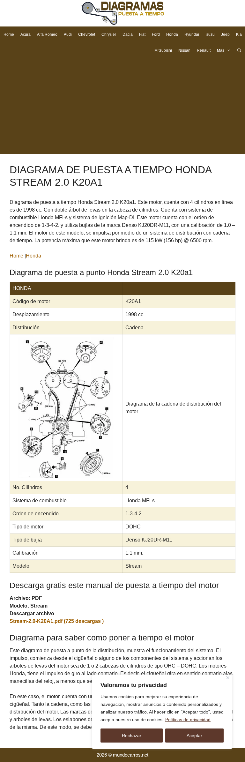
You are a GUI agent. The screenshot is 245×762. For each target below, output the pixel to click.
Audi (68, 34)
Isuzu (210, 34)
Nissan (184, 50)
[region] (162, 712)
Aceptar (194, 735)
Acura (25, 34)
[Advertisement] (122, 106)
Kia (239, 34)
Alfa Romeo (47, 34)
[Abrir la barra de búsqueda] (239, 50)
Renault (204, 50)
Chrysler (108, 34)
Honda (172, 34)
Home (9, 34)
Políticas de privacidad (188, 719)
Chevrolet (86, 34)
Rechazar (131, 735)
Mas (220, 50)
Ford (156, 34)
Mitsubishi (163, 50)
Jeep (225, 34)
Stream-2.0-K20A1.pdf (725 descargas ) (57, 621)
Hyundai (191, 34)
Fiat (142, 34)
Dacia (127, 34)
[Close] (227, 677)
